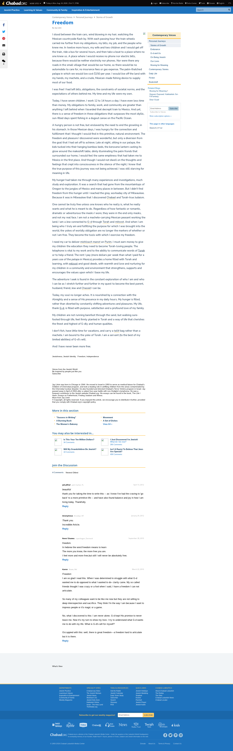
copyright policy (89, 402)
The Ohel (158, 695)
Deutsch (153, 128)
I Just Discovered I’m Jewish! (124, 439)
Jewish (130, 736)
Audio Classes (110, 724)
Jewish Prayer (141, 702)
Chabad (90, 734)
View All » (107, 424)
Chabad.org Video (93, 691)
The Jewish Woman (94, 693)
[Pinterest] (176, 735)
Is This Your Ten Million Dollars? (79, 439)
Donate (212, 3)
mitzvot (73, 264)
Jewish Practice (12, 10)
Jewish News (91, 695)
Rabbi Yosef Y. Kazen (100, 736)
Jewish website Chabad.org (87, 393)
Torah (141, 250)
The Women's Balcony (67, 424)
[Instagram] (181, 735)
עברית (160, 128)
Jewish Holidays (142, 691)
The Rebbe (159, 693)
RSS (112, 705)
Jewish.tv (84, 724)
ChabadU (97, 724)
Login (155, 3)
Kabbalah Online (93, 702)
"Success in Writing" (66, 417)
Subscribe (114, 698)
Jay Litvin (58, 28)
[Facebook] (165, 735)
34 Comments (69, 442)
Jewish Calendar (116, 693)
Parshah (139, 700)
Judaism (122, 736)
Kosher (138, 698)
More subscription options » (160, 116)
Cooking (136, 724)
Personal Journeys (84, 17)
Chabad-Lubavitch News (164, 698)
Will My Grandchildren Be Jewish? (80, 449)
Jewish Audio (141, 705)
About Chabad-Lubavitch (164, 691)
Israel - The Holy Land (95, 705)
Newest (69, 472)
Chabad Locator (161, 700)
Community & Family (57, 10)
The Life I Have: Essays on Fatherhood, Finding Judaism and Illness (96, 394)
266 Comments (116, 445)
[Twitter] (170, 735)
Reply (65, 506)
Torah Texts (150, 724)
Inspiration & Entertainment (86, 10)
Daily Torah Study (117, 695)
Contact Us (177, 744)
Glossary (113, 702)
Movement (108, 417)
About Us (151, 744)
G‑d (62, 308)
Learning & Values (33, 10)
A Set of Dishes (110, 421)
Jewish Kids (176, 724)
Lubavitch (97, 734)
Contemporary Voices (62, 17)
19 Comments (69, 452)
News (123, 724)
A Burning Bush (64, 421)
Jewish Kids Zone (93, 700)
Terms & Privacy (164, 744)
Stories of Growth (104, 17)
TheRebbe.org (92, 707)
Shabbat (139, 695)
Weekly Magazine (65, 700)
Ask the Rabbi (178, 3)
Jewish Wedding (142, 693)
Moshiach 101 (92, 698)
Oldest (75, 472)
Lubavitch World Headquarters (138, 734)
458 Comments (116, 454)
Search (113, 700)
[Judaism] (14, 3)
